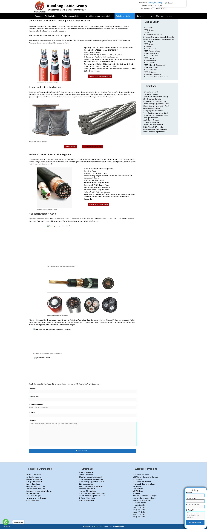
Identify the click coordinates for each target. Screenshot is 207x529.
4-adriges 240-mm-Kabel (151, 108)
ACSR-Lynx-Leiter (150, 58)
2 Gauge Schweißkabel (151, 122)
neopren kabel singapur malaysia (144, 498)
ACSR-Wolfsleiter (150, 72)
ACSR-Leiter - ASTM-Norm (153, 74)
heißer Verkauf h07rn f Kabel (35, 486)
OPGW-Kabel (137, 479)
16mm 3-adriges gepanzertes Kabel (155, 115)
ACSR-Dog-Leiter (150, 49)
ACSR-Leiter (148, 28)
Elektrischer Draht (123, 16)
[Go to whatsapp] (6, 522)
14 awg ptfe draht (139, 505)
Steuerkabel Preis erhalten (99, 204)
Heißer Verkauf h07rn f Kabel (153, 127)
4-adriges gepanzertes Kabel (153, 111)
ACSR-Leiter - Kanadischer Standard (156, 77)
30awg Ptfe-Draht (139, 517)
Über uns (160, 16)
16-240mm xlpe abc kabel (152, 99)
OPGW (146, 32)
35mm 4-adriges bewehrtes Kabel (155, 101)
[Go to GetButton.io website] (6, 526)
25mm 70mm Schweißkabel (153, 125)
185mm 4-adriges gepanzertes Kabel (156, 104)
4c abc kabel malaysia (33, 496)
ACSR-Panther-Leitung (152, 51)
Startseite (39, 16)
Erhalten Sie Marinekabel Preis (100, 76)
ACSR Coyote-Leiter (151, 56)
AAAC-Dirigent (149, 30)
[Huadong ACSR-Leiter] (61, 7)
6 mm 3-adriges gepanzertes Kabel (155, 113)
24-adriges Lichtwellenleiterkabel (90, 477)
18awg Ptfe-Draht (139, 512)
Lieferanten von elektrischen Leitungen (39, 491)
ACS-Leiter (147, 46)
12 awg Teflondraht (139, 503)
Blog (152, 16)
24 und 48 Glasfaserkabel (153, 35)
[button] (58, 16)
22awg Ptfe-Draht (139, 507)
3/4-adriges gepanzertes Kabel (97, 16)
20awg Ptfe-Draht (139, 514)
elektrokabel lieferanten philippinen (155, 129)
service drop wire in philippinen (154, 132)
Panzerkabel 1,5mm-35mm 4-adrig (156, 97)
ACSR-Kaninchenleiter (151, 53)
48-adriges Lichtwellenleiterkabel (144, 484)
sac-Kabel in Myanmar (151, 120)
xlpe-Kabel (32, 221)
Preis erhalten (70, 146)
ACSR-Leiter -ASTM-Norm (142, 482)
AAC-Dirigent (148, 42)
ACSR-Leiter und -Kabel (141, 475)
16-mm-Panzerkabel (151, 92)
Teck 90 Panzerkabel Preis (142, 500)
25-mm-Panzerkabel (151, 94)
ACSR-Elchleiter (149, 63)
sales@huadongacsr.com (158, 3)
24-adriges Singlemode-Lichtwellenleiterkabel (158, 37)
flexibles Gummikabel (33, 475)
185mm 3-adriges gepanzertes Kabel (156, 106)
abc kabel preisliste (32, 493)
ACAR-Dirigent (149, 44)
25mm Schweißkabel (33, 484)
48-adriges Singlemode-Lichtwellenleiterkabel (158, 39)
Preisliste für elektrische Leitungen (145, 496)
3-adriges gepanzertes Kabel (35, 489)
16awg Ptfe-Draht (139, 510)
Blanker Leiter (50, 16)
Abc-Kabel (140, 16)
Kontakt (169, 16)
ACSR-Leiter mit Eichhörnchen (154, 65)
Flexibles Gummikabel (70, 16)
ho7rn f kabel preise (32, 500)
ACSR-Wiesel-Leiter (151, 67)
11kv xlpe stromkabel (150, 118)
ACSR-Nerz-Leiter (150, 60)
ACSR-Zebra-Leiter (150, 70)
